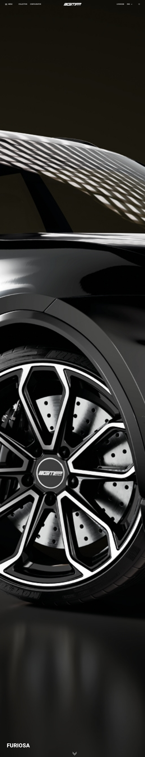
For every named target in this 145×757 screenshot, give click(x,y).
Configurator (35, 4)
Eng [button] (128, 4)
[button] (9, 4)
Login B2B (120, 4)
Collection (22, 4)
